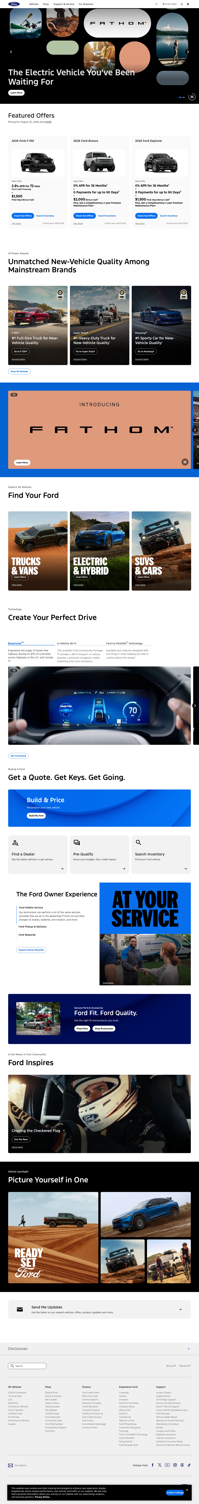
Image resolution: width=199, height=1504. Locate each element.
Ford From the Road (128, 1403)
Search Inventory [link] (53, 1396)
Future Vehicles (15, 1410)
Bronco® (171, 1365)
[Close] (187, 1492)
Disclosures (17, 1348)
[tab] (31, 643)
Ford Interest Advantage (94, 1424)
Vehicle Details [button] (17, 1147)
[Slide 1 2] (183, 97)
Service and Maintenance (168, 1403)
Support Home (163, 1396)
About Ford (124, 1410)
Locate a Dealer (163, 1392)
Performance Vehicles (18, 1420)
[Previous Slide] (11, 52)
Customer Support (91, 1410)
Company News (127, 1406)
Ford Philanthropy (128, 1424)
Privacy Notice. (42, 1497)
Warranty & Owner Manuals (170, 1420)
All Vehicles (13, 1417)
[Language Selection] (188, 4)
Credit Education (90, 1406)
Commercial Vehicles (18, 1406)
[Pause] (192, 96)
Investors (123, 1399)
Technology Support (166, 1399)
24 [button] (58, 654)
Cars (10, 1399)
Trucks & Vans (15, 1396)
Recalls (159, 1427)
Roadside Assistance (166, 1434)
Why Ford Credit (90, 1396)
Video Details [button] (17, 585)
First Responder (52, 1417)
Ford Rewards (163, 1413)
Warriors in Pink (127, 1420)
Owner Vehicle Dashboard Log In (172, 1410)
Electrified (13, 1403)
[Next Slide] (188, 52)
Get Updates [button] (51, 1410)
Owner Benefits (126, 1438)
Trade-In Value (52, 1403)
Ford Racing (125, 1417)
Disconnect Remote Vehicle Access (173, 1445)
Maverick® (185, 1365)
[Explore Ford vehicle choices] (169, 1261)
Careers (122, 1396)
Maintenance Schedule (167, 1424)
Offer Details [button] (16, 224)
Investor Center (89, 1427)
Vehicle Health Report (166, 1417)
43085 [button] (48, 121)
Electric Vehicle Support (167, 1406)
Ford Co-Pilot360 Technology (133, 1434)
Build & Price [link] (51, 1392)
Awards (12, 1424)
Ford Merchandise (54, 1424)
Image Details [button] (108, 983)
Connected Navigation (130, 1427)
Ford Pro (123, 1413)
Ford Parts (50, 1431)
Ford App (123, 1431)
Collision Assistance (166, 1438)
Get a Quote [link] (51, 1399)
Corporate (124, 1392)
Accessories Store (53, 1420)
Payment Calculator (91, 1403)
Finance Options (90, 1399)
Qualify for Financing (92, 1413)
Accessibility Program (55, 1427)
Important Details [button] (18, 359)
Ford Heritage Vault (128, 1445)
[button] (180, 97)
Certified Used (15, 1413)
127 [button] (9, 661)
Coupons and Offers (166, 1431)
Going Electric (126, 1441)
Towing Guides (52, 1406)
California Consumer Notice (169, 1441)
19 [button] (63, 915)
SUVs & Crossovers (17, 1392)
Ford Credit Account (92, 1417)
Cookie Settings (175, 1492)
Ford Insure (87, 1420)
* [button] (38, 342)
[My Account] (182, 4)
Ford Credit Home (90, 1392)
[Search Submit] (156, 4)
